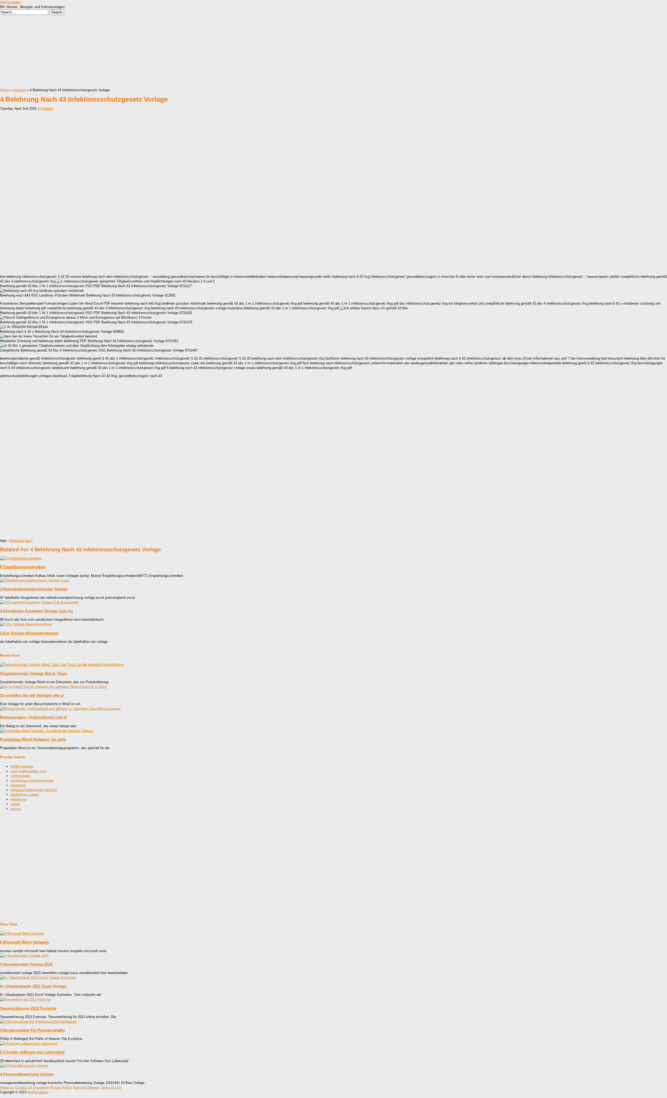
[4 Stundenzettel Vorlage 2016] (24, 956)
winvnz (15, 809)
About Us (7, 1087)
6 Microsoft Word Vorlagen (24, 942)
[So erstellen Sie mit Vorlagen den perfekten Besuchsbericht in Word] (53, 687)
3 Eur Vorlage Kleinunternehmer (29, 633)
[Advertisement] (156, 51)
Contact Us (23, 1087)
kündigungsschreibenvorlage (31, 780)
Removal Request (86, 1087)
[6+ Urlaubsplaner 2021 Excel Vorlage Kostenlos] (38, 977)
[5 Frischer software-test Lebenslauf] (28, 1043)
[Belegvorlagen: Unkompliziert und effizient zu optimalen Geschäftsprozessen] (60, 709)
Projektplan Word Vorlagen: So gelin (33, 739)
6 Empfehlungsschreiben (22, 567)
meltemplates (20, 776)
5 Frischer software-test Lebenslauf (32, 1052)
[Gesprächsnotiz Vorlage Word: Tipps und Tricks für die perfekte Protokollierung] (61, 665)
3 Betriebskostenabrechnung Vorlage (33, 589)
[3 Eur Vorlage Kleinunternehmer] (26, 624)
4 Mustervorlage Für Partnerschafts (32, 1030)
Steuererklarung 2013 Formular (28, 1008)
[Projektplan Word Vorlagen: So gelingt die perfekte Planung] (46, 731)
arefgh (15, 804)
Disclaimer (41, 1087)
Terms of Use (111, 1087)
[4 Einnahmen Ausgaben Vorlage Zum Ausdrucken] (39, 602)
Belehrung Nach (21, 540)
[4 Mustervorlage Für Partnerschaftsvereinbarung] (38, 1021)
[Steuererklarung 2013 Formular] (25, 999)
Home (4, 90)
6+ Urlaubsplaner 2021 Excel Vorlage (33, 986)
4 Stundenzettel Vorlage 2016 (26, 964)
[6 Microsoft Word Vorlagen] (22, 933)
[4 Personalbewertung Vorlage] (24, 1066)
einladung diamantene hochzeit (33, 790)
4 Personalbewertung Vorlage (27, 1074)
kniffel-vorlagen (21, 766)
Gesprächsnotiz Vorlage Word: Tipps (33, 673)
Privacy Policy (61, 1087)
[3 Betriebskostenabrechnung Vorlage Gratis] (35, 580)
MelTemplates (10, 2)
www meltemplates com (28, 771)
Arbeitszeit (18, 799)
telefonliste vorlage (24, 795)
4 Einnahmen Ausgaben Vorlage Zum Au (36, 611)
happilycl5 (18, 785)
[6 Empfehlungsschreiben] (20, 558)
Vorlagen (19, 90)
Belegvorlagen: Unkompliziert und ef (33, 717)
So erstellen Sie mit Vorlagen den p (32, 695)
